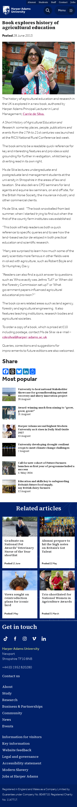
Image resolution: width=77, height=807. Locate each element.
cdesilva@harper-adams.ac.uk (24, 337)
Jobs (73, 2)
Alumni (32, 2)
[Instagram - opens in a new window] (25, 639)
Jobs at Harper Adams (20, 776)
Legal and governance (20, 756)
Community (12, 713)
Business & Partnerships (22, 706)
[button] (47, 10)
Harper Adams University (20, 649)
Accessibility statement (21, 763)
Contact (63, 2)
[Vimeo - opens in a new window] (34, 639)
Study (7, 693)
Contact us (11, 676)
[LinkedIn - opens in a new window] (44, 639)
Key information (16, 743)
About (7, 686)
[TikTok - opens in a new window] (6, 639)
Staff (53, 2)
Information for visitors (22, 736)
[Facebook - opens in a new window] (15, 639)
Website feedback (16, 750)
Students (43, 2)
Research (10, 699)
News (6, 719)
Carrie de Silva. (33, 114)
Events (7, 726)
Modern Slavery (15, 769)
